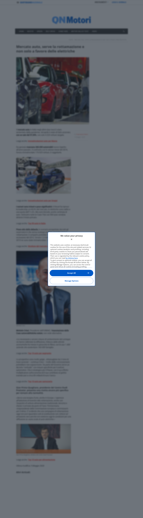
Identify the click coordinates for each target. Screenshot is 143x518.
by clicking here (72, 258)
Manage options (71, 281)
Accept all (71, 273)
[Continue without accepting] (71, 239)
